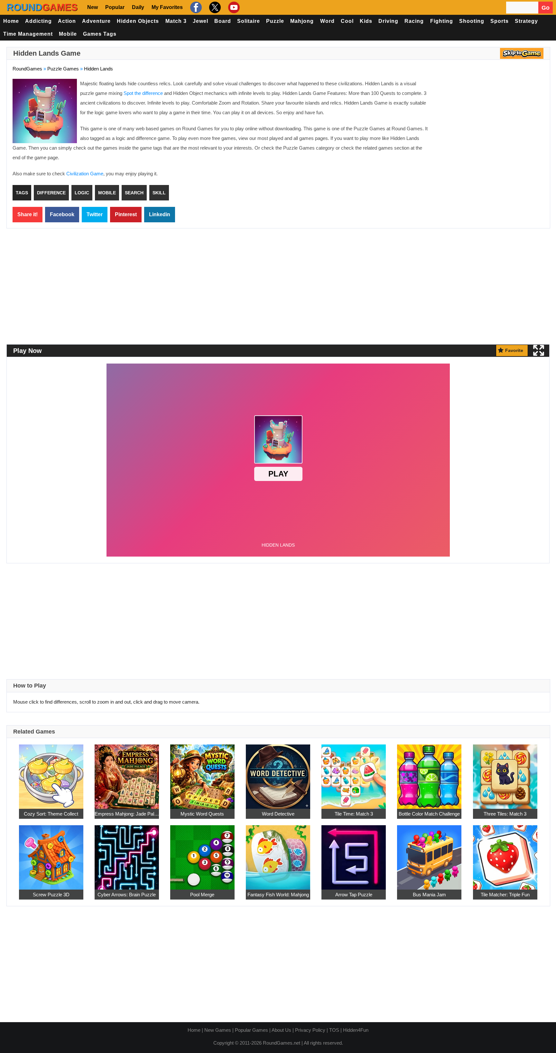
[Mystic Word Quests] (202, 773)
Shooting (471, 21)
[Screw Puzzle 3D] (51, 853)
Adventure (96, 21)
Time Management (28, 34)
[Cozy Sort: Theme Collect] (51, 773)
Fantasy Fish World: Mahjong (278, 894)
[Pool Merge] (202, 853)
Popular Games (251, 1030)
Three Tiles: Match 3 (505, 814)
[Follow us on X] (214, 7)
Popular (115, 7)
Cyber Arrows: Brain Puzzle (126, 894)
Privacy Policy (310, 1030)
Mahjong (302, 21)
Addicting (38, 21)
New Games (217, 1030)
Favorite (514, 350)
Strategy (526, 21)
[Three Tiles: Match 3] (505, 773)
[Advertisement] (490, 125)
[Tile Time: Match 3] (353, 773)
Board (222, 21)
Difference (51, 192)
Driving (388, 21)
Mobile (68, 34)
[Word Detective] (278, 773)
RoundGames (27, 68)
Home (11, 21)
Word (327, 21)
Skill (159, 192)
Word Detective (278, 814)
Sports (499, 21)
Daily (138, 7)
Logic (82, 192)
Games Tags (99, 34)
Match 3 (176, 21)
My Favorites (167, 7)
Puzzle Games (63, 68)
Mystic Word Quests (202, 814)
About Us (281, 1030)
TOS (334, 1030)
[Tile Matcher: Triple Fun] (505, 853)
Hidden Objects (138, 21)
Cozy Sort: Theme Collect (51, 814)
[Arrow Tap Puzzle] (353, 853)
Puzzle (275, 21)
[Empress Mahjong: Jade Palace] (127, 773)
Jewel (200, 21)
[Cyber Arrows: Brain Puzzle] (127, 853)
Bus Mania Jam (429, 894)
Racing (414, 21)
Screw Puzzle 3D (51, 894)
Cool (347, 21)
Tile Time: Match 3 (354, 814)
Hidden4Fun (355, 1030)
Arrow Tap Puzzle (353, 894)
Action (67, 21)
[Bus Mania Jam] (429, 853)
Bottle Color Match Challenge (429, 814)
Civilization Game (84, 173)
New (92, 7)
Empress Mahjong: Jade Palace (127, 814)
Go (546, 8)
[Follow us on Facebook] (195, 7)
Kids (366, 21)
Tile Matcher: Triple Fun (505, 894)
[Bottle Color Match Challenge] (429, 773)
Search (134, 192)
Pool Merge (202, 894)
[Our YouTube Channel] (233, 7)
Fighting (441, 21)
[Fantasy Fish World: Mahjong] (278, 853)
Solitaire (248, 21)
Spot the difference (143, 93)
